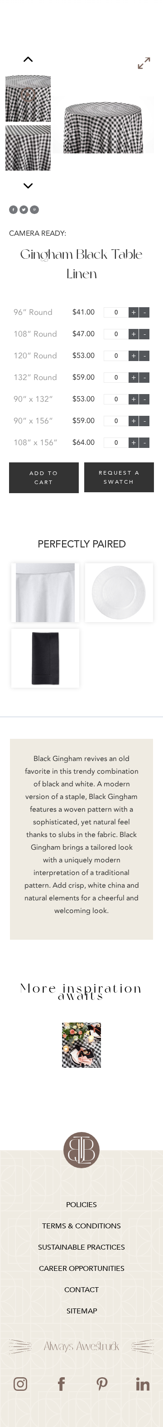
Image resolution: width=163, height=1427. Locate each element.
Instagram (20, 1384)
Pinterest (102, 1384)
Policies (81, 1205)
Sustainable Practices (81, 1247)
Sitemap (82, 1311)
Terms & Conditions (81, 1226)
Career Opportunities (82, 1269)
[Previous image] (28, 60)
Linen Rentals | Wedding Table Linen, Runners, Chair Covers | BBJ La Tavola (81, 1150)
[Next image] (28, 185)
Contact (81, 1290)
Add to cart (43, 478)
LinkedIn (142, 1384)
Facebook (61, 1384)
